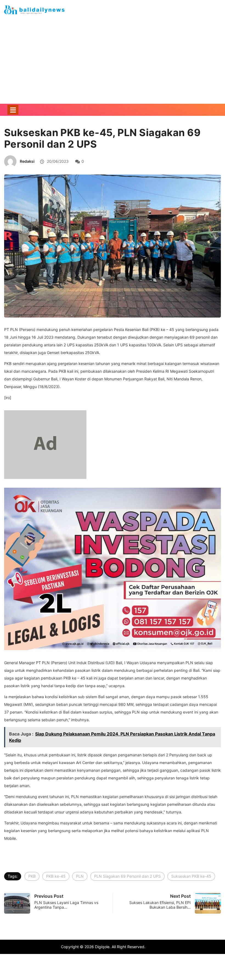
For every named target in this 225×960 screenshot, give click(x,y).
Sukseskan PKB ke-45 (191, 876)
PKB (32, 876)
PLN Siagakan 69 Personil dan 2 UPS (127, 876)
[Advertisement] (112, 68)
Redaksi (27, 161)
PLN (80, 876)
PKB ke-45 (56, 876)
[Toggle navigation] (13, 110)
